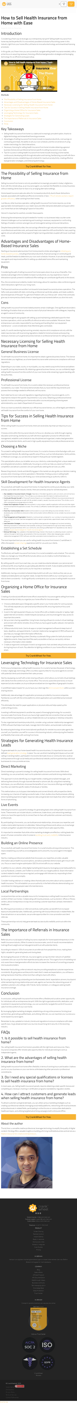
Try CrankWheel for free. (38, 166)
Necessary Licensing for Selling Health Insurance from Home (28, 105)
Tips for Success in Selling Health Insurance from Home (26, 107)
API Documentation (38, 1277)
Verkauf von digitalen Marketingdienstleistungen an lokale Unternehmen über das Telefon (38, 1259)
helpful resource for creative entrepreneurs (18, 1134)
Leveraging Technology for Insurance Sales (21, 113)
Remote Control (38, 1234)
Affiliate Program (38, 1275)
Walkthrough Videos (38, 1280)
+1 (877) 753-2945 (42, 1225)
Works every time (38, 1242)
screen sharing (20, 543)
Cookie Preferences (12, 1397)
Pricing (38, 1250)
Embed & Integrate (38, 1244)
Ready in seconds (38, 1239)
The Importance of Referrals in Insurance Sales (22, 118)
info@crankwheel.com (43, 1217)
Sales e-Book (38, 1272)
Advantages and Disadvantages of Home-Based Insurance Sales (29, 102)
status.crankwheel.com (43, 1221)
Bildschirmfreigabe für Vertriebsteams (38, 1262)
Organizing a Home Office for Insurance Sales (22, 110)
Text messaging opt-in (39, 1285)
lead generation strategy (17, 753)
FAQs (6, 124)
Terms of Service (11, 1395)
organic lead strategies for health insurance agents (26, 530)
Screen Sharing (38, 1231)
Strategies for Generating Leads (16, 116)
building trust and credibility (47, 835)
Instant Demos (38, 1236)
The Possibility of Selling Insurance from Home (22, 99)
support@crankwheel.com (44, 1219)
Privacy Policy (10, 1392)
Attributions (10, 1389)
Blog (38, 1270)
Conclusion (8, 121)
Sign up (71, 4)
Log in (64, 4)
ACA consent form (56, 688)
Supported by (10, 1387)
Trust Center (38, 1293)
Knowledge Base (38, 1288)
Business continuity (38, 1283)
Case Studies (38, 1247)
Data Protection (38, 1290)
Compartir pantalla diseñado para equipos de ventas (38, 1303)
